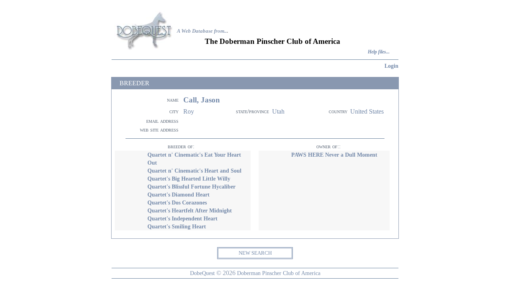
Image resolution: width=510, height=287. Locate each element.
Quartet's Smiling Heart (176, 226)
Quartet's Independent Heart (182, 218)
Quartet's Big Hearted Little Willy (188, 178)
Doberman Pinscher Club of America (278, 273)
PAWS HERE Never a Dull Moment (334, 154)
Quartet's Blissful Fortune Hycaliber (191, 186)
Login (391, 66)
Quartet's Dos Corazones (177, 202)
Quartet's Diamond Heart (178, 194)
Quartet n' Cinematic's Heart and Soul (194, 170)
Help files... (379, 52)
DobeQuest (202, 273)
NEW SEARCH (255, 253)
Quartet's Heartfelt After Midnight (189, 210)
